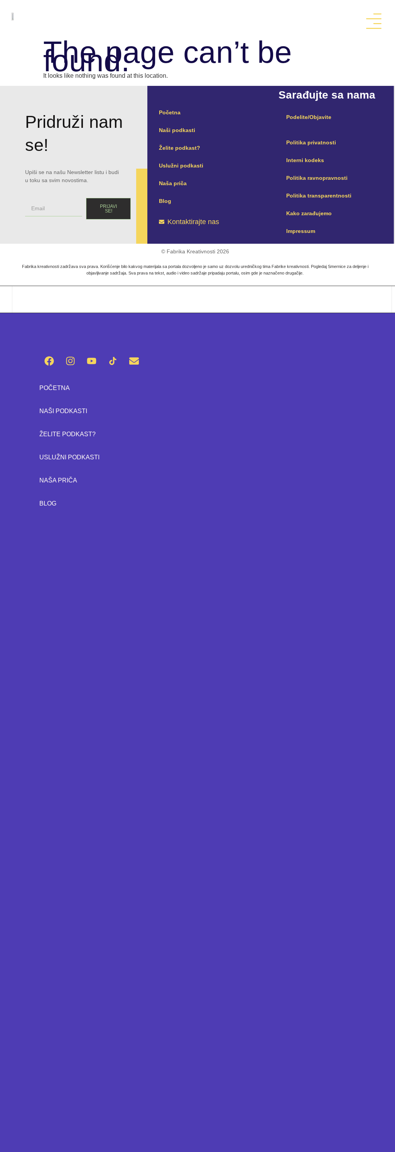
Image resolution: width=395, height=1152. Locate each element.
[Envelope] (133, 361)
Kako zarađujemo (309, 213)
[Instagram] (70, 361)
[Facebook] (49, 361)
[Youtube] (91, 361)
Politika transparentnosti (318, 196)
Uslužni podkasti (181, 165)
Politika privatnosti (311, 142)
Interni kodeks (305, 160)
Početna (170, 112)
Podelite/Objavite (308, 117)
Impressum (300, 231)
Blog (165, 201)
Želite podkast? (179, 148)
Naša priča (173, 183)
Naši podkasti (177, 130)
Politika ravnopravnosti (317, 178)
